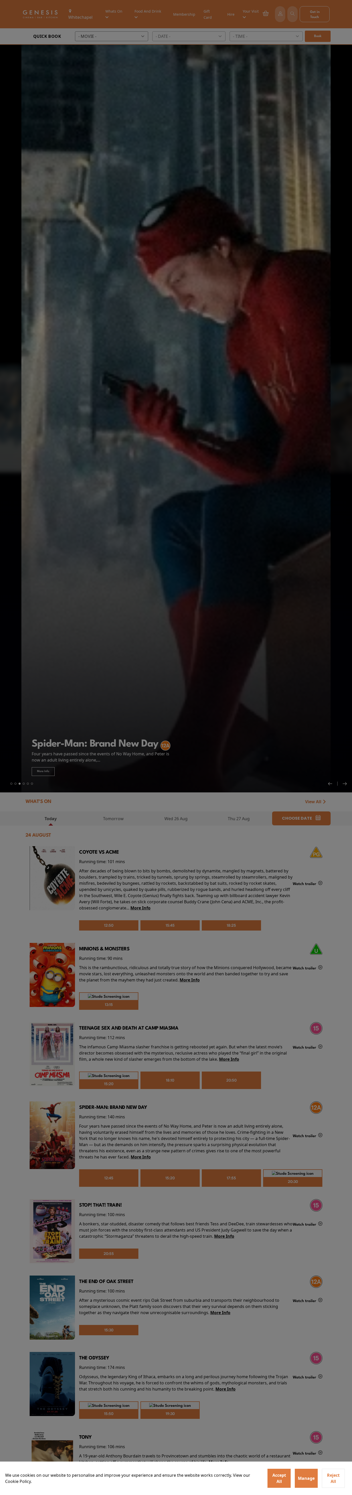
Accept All (279, 1478)
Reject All (333, 1478)
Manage (306, 1478)
